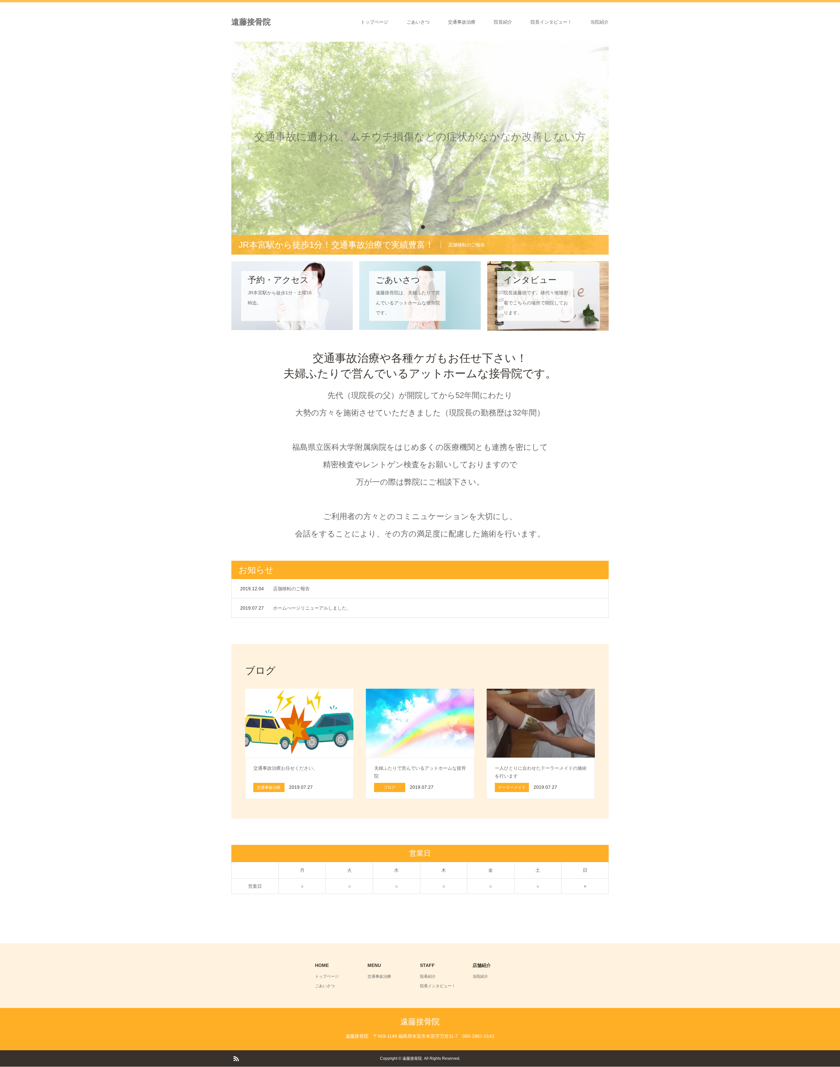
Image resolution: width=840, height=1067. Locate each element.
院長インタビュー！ (551, 22)
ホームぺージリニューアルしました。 (312, 608)
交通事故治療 (461, 22)
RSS (236, 1058)
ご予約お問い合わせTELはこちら (420, 175)
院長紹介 (503, 22)
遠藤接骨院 (251, 21)
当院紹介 (599, 22)
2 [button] (423, 227)
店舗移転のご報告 (291, 588)
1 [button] (417, 227)
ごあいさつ (418, 22)
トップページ (374, 22)
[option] (420, 148)
